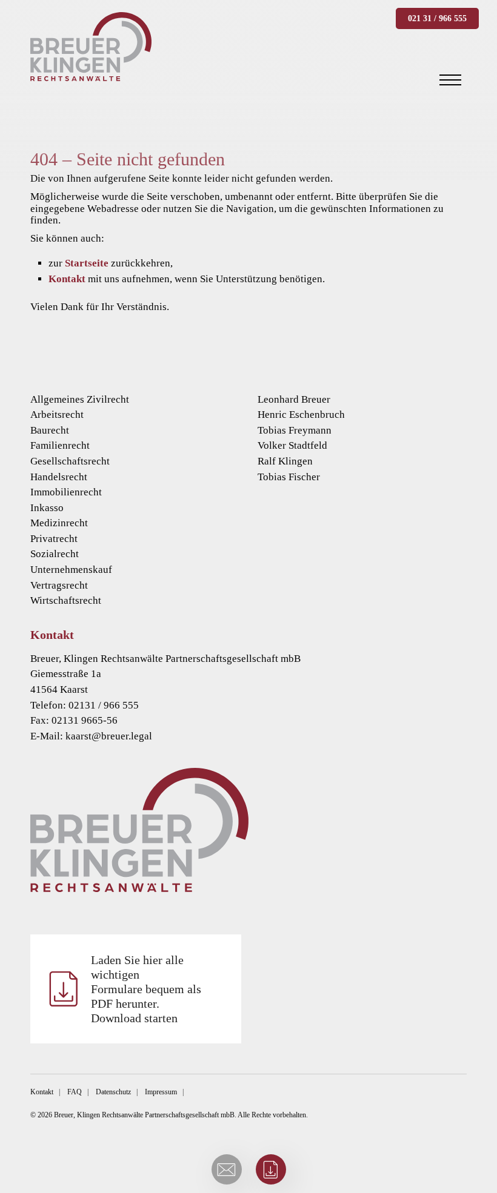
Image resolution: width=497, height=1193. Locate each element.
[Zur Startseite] (248, 830)
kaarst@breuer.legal (108, 736)
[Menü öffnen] (450, 80)
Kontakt (66, 279)
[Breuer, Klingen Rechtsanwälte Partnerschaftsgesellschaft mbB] (91, 46)
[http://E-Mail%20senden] (227, 1169)
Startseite (86, 263)
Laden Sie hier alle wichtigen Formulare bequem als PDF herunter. (146, 989)
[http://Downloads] (271, 1169)
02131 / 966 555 (103, 705)
